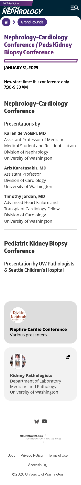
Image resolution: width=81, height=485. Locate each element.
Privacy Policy (32, 456)
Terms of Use (58, 456)
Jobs (11, 456)
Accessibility (37, 465)
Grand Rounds (32, 22)
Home (5, 24)
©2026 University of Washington (37, 475)
